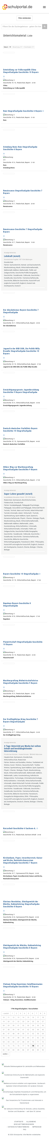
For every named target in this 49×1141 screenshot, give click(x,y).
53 (38, 1034)
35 (38, 1025)
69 (28, 1042)
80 (38, 1046)
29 (8, 1025)
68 (23, 1042)
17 (38, 1017)
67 (18, 1042)
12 (13, 1017)
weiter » (5, 1054)
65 (8, 1042)
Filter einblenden (24, 18)
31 (18, 1025)
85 (18, 1050)
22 (18, 1021)
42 (28, 1030)
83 (8, 1050)
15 (28, 1017)
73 (4, 1046)
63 (43, 1038)
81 (43, 1046)
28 (4, 1025)
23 (23, 1021)
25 (33, 1021)
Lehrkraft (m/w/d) (12, 256)
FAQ (24, 1129)
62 (38, 1038)
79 (33, 1046)
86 (23, 1050)
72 (43, 1042)
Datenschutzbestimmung (18, 1127)
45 (43, 1030)
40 (18, 1030)
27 (43, 1021)
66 (13, 1042)
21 (13, 1021)
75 (13, 1046)
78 (28, 1046)
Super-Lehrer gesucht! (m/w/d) (18, 494)
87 (28, 1050)
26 (38, 1021)
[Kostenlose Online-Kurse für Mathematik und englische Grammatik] (24, 1073)
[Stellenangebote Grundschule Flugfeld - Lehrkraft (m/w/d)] (34, 287)
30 (13, 1025)
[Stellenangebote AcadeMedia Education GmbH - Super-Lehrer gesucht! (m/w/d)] (34, 551)
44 (38, 1030)
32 (23, 1025)
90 (43, 1050)
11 (8, 1017)
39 (13, 1030)
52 (33, 1034)
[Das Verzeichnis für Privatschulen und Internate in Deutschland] (24, 1098)
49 (18, 1034)
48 (13, 1034)
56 (8, 1038)
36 (43, 1025)
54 (43, 1034)
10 (4, 1017)
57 (13, 1038)
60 (28, 1038)
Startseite (18, 1122)
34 (33, 1025)
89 (38, 1050)
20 (8, 1021)
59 (23, 1038)
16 (33, 1017)
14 (23, 1017)
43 (33, 1030)
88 (33, 1050)
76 (18, 1046)
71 (38, 1042)
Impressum (36, 1127)
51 (28, 1034)
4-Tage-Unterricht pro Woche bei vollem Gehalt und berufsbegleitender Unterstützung (22, 748)
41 (23, 1030)
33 (28, 1025)
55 (4, 1038)
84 (13, 1050)
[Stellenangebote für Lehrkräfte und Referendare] (24, 1064)
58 (18, 1038)
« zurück (6, 1013)
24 (28, 1021)
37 (4, 1030)
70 (33, 1042)
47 (8, 1034)
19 (4, 1021)
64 (4, 1042)
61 (33, 1038)
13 (18, 1017)
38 (8, 1030)
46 (4, 1034)
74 (8, 1046)
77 (23, 1046)
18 (43, 1017)
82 (4, 1050)
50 (23, 1034)
